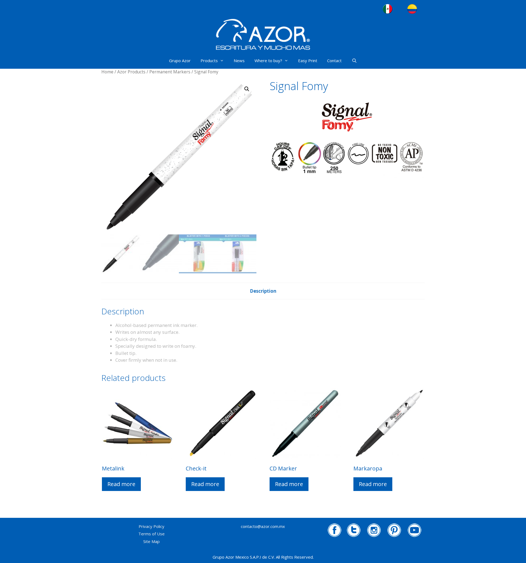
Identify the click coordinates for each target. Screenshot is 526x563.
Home (107, 72)
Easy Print (307, 60)
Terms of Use (151, 533)
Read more (121, 484)
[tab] (263, 291)
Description (263, 291)
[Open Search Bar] (354, 61)
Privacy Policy (151, 526)
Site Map (151, 541)
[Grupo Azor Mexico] (263, 34)
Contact (334, 60)
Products (209, 60)
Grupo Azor (180, 60)
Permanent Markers (169, 72)
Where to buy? (268, 60)
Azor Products (131, 72)
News (239, 60)
